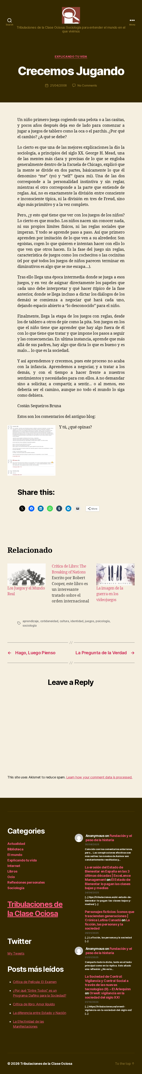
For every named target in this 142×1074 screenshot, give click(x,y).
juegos (89, 621)
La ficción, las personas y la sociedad (107, 924)
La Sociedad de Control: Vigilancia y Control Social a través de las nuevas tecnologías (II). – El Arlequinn (108, 983)
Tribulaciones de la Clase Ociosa (34, 909)
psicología (102, 621)
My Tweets (15, 953)
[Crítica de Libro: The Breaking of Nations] (71, 583)
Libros (12, 871)
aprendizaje (31, 621)
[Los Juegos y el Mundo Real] (26, 574)
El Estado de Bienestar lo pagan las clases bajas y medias (107, 884)
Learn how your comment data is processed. (99, 777)
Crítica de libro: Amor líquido (34, 1004)
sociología (29, 625)
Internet (13, 866)
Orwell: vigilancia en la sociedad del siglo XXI (104, 995)
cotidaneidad (49, 621)
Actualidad (16, 844)
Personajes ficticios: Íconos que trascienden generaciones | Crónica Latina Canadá (109, 916)
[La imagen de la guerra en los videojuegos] (115, 574)
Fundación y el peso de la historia (109, 838)
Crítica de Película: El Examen (35, 982)
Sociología (15, 888)
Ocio (11, 877)
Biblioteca (15, 849)
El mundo (14, 855)
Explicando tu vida (71, 56)
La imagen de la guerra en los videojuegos (109, 594)
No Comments (87, 85)
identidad (76, 621)
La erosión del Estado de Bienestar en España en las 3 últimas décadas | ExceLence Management (108, 873)
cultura (64, 621)
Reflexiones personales (26, 882)
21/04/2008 (58, 85)
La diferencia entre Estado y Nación (39, 1013)
